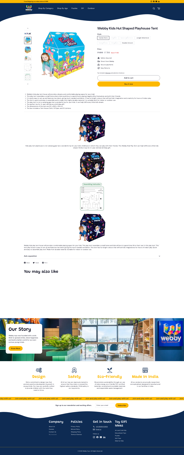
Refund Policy (75, 429)
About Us (52, 426)
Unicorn (114, 38)
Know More (15, 348)
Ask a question (30, 256)
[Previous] (28, 28)
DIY (82, 8)
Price (99, 49)
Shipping (107, 73)
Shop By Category (45, 8)
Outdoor (91, 8)
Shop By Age (62, 8)
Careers (51, 429)
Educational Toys (120, 433)
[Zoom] (62, 56)
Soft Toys (118, 438)
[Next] (28, 83)
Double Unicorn (127, 43)
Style (99, 34)
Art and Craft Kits (120, 430)
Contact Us (52, 432)
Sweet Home (103, 43)
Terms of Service (76, 434)
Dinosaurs (114, 43)
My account (53, 434)
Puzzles (74, 8)
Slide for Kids (119, 441)
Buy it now (128, 84)
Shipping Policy (76, 432)
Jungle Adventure (142, 38)
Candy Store (103, 38)
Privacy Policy (75, 426)
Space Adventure (127, 38)
